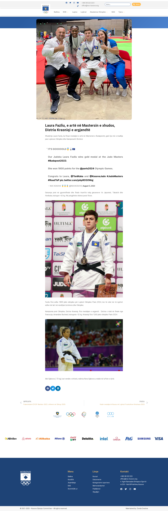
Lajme (74, 12)
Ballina (57, 12)
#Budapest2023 (57, 160)
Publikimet (96, 489)
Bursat (95, 476)
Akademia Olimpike (98, 12)
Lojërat (84, 12)
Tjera (120, 12)
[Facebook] (66, 2)
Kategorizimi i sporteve (101, 483)
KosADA (71, 479)
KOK (64, 12)
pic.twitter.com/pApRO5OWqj (76, 180)
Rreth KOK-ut (72, 489)
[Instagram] (74, 2)
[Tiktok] (77, 6)
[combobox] (118, 4)
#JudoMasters (115, 176)
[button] (47, 388)
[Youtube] (77, 2)
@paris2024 (87, 168)
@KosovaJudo (98, 176)
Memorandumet (99, 486)
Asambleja (72, 483)
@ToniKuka (77, 176)
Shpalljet (96, 492)
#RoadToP (53, 180)
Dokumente (97, 479)
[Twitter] (70, 2)
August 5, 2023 (89, 186)
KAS (113, 12)
